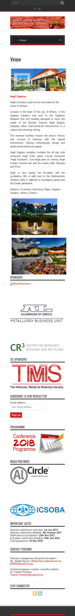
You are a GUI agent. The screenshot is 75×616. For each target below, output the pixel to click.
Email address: (18, 402)
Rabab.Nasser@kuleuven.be (46, 561)
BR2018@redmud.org (21, 563)
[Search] (62, 3)
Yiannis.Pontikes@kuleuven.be (26, 574)
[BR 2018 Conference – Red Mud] (37, 26)
